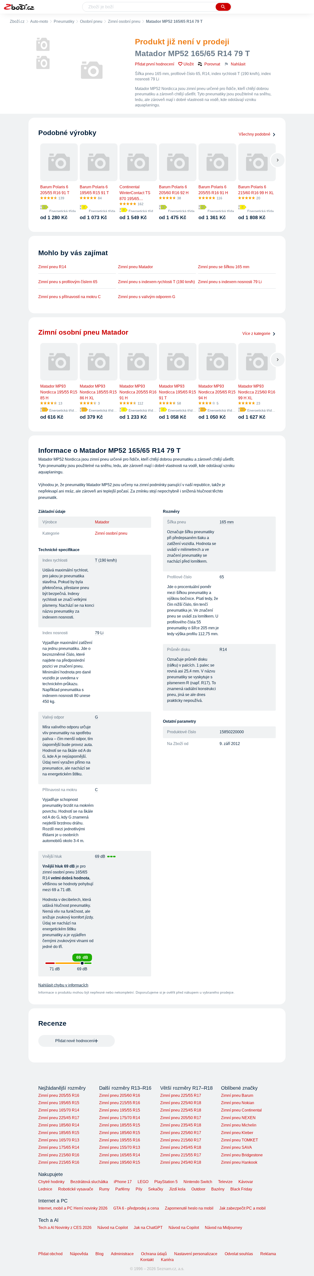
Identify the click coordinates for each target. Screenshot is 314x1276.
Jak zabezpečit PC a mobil (242, 1208)
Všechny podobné (254, 134)
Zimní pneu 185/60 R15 (119, 1133)
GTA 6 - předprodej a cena (136, 1208)
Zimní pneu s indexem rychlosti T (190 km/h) (156, 282)
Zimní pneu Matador (135, 267)
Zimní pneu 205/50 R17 (180, 1118)
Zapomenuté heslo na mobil (189, 1208)
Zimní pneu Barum (237, 1095)
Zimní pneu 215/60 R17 (180, 1140)
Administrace (122, 1254)
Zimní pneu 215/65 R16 (58, 1162)
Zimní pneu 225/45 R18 (180, 1110)
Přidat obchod (50, 1254)
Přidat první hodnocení (154, 64)
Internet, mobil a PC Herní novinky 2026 (72, 1208)
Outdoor (198, 1189)
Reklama (268, 1254)
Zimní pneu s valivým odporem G (146, 297)
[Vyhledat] (223, 7)
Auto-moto (39, 21)
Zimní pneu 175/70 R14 (119, 1118)
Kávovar (245, 1182)
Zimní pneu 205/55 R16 (58, 1095)
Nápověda (79, 1254)
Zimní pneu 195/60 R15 (119, 1162)
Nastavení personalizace (195, 1254)
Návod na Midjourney (223, 1227)
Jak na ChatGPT (148, 1227)
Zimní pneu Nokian (237, 1103)
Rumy (104, 1189)
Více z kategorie (256, 333)
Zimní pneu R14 (52, 267)
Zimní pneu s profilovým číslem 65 (67, 282)
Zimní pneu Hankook (239, 1162)
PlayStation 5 (166, 1182)
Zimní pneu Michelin (238, 1125)
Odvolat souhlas (239, 1254)
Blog (99, 1254)
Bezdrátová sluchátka (89, 1182)
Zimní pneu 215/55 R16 (119, 1103)
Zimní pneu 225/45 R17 (58, 1118)
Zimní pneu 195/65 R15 (58, 1103)
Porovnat (212, 64)
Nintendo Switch (197, 1182)
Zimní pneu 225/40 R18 (180, 1103)
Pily (139, 1189)
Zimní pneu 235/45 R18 (180, 1125)
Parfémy (122, 1189)
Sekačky (155, 1189)
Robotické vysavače (75, 1189)
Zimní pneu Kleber (237, 1133)
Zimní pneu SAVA (236, 1147)
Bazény (217, 1189)
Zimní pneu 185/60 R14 (58, 1125)
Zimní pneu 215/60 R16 (58, 1155)
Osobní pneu (91, 21)
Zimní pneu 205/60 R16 (119, 1095)
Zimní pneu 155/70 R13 (119, 1147)
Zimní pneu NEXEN (238, 1118)
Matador (102, 522)
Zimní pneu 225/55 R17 (180, 1095)
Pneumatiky (64, 21)
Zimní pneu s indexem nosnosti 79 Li (230, 282)
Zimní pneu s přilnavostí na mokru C (69, 297)
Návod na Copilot (112, 1227)
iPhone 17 (123, 1182)
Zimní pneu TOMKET (239, 1140)
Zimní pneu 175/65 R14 (58, 1147)
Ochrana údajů (154, 1254)
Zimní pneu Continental (241, 1110)
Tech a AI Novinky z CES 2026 (65, 1227)
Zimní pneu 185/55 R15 (119, 1125)
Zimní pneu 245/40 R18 (180, 1162)
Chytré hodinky (51, 1182)
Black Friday (241, 1189)
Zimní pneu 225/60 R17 (180, 1133)
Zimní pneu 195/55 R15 (119, 1110)
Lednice (45, 1189)
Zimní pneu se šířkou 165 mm (223, 267)
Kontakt (147, 1260)
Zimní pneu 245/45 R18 (180, 1147)
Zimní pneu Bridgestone (242, 1155)
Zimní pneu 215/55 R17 (180, 1155)
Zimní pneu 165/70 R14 (58, 1110)
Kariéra (167, 1260)
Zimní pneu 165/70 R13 (58, 1140)
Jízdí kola (177, 1189)
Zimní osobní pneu (124, 21)
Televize (225, 1182)
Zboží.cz (17, 21)
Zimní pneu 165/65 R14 (119, 1155)
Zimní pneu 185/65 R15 (58, 1133)
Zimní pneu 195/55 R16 (119, 1140)
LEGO (143, 1182)
